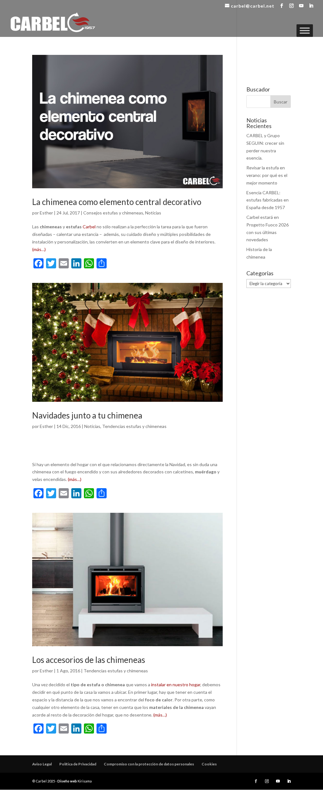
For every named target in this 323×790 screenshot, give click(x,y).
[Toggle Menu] (305, 30)
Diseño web (67, 781)
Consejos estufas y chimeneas (113, 212)
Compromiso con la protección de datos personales (149, 764)
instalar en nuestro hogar (175, 684)
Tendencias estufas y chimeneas (134, 426)
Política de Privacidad (77, 764)
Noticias (153, 212)
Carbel (89, 226)
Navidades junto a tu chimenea (87, 415)
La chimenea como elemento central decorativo (116, 202)
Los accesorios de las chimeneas (88, 660)
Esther (46, 212)
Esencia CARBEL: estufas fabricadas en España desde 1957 (267, 200)
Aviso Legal (42, 764)
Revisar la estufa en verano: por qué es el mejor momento (266, 175)
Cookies (209, 764)
